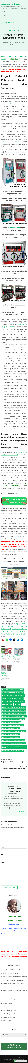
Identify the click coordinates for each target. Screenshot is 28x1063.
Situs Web (4, 862)
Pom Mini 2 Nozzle (14, 228)
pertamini (17, 704)
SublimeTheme (21, 1058)
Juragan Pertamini (10, 4)
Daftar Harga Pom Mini (9, 1014)
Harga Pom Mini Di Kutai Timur (11, 973)
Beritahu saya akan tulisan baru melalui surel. (11, 882)
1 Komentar (15, 45)
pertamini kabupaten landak (10, 728)
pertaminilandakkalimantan (10, 737)
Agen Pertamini (7, 1003)
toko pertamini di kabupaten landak (12, 750)
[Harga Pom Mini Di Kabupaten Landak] (6, 651)
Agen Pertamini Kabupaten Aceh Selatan (15, 990)
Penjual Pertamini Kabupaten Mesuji (13, 634)
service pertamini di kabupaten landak (13, 743)
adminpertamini (8, 42)
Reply (22, 811)
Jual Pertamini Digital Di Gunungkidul (17, 657)
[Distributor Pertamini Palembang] (6, 668)
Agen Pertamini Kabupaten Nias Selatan (14, 970)
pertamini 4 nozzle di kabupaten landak (14, 716)
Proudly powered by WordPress (14, 1060)
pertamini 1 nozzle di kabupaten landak (13, 707)
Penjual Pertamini (14, 31)
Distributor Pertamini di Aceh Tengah (13, 983)
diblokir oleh (14, 1046)
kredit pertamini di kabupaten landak (13, 701)
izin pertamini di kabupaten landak (12, 698)
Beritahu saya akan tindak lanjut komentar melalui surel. (12, 874)
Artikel (4, 1007)
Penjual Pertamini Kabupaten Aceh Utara (15, 977)
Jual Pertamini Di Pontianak (13, 631)
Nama (3, 847)
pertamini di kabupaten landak (11, 722)
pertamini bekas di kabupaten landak (13, 719)
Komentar (5, 831)
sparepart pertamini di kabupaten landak (12, 747)
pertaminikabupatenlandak (10, 734)
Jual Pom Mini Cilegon (19, 629)
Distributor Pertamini (9, 1017)
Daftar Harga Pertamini (9, 1010)
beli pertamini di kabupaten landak (12, 689)
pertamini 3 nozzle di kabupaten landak (13, 713)
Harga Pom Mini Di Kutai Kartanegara (13, 987)
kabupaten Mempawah (18, 104)
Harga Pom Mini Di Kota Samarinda (13, 980)
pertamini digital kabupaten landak (12, 725)
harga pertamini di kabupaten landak (13, 695)
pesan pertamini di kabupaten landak (13, 740)
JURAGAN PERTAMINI (10, 142)
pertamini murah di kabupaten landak (13, 731)
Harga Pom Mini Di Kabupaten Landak (6, 656)
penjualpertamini (7, 704)
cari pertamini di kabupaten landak (12, 692)
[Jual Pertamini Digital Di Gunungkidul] (18, 651)
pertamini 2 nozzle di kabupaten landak (13, 710)
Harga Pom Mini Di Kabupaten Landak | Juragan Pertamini (15, 788)
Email (3, 855)
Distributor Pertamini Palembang (4, 673)
